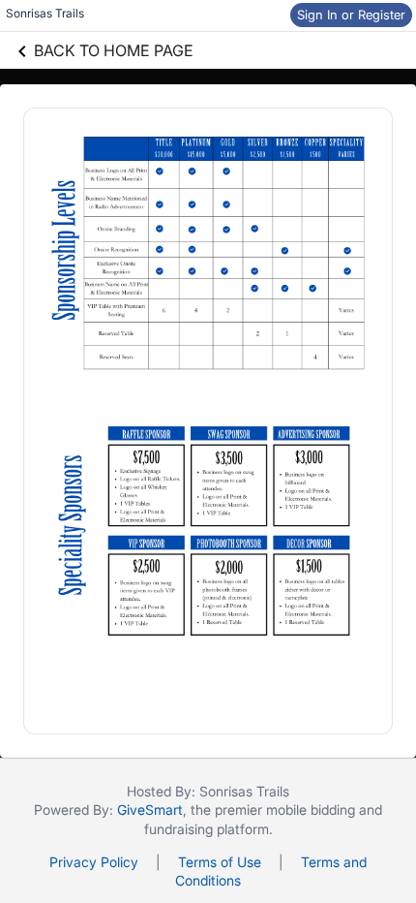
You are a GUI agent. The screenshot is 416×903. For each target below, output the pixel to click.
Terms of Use (219, 862)
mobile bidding (310, 809)
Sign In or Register (351, 14)
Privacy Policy (93, 862)
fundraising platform (206, 829)
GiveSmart (150, 809)
